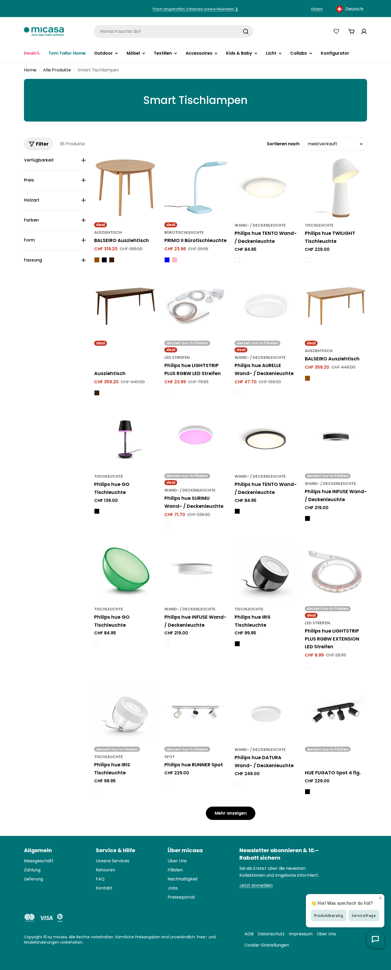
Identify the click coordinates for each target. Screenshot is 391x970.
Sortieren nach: (283, 144)
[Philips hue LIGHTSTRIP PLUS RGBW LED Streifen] (195, 306)
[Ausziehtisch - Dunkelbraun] (96, 393)
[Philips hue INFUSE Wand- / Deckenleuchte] (336, 439)
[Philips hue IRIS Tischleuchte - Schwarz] (237, 643)
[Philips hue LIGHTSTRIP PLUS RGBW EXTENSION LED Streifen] (336, 572)
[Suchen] (246, 31)
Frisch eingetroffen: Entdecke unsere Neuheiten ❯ (195, 8)
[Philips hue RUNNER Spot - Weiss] (167, 783)
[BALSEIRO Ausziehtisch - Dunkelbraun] (111, 260)
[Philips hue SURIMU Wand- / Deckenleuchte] (195, 439)
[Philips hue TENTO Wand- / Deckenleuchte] (266, 188)
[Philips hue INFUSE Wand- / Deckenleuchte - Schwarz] (307, 518)
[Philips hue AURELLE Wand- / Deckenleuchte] (266, 306)
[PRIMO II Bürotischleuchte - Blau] (167, 260)
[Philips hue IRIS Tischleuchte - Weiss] (96, 791)
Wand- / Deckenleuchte (260, 225)
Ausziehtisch (108, 232)
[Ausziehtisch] (125, 306)
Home (30, 70)
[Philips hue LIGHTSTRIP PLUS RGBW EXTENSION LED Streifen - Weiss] (307, 666)
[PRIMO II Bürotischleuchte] (195, 188)
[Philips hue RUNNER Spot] (195, 712)
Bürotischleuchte (184, 232)
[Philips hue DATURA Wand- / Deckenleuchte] (266, 712)
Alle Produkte (57, 70)
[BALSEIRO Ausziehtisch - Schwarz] (104, 260)
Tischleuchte (319, 225)
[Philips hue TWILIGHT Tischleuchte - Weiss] (307, 260)
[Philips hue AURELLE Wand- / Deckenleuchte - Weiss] (237, 393)
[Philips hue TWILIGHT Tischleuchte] (336, 188)
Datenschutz (271, 934)
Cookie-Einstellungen (266, 945)
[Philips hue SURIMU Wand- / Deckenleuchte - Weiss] (167, 525)
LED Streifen (177, 357)
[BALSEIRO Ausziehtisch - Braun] (96, 260)
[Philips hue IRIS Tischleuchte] (266, 572)
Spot (169, 756)
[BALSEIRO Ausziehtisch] (125, 188)
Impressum (301, 934)
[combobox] (350, 9)
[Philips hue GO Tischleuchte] (125, 439)
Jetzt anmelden (256, 885)
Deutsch (354, 9)
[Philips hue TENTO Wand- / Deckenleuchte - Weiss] (237, 260)
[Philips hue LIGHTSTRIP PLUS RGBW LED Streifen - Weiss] (167, 393)
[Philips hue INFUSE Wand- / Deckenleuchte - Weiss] (167, 643)
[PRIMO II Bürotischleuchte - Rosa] (174, 260)
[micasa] (44, 31)
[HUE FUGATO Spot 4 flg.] (336, 712)
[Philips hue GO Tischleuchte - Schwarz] (96, 511)
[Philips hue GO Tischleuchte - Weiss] (96, 643)
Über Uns (326, 934)
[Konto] (364, 31)
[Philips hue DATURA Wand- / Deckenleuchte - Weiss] (237, 784)
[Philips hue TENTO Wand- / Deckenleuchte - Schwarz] (237, 511)
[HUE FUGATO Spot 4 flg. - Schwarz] (307, 791)
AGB (248, 934)
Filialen (317, 8)
